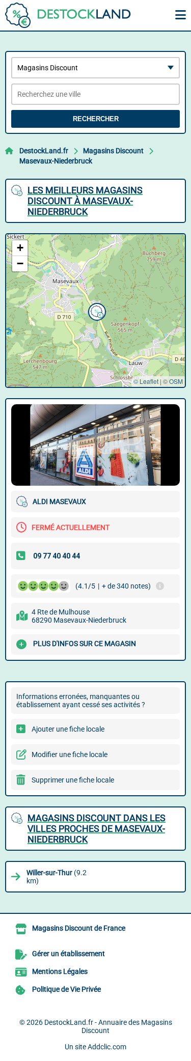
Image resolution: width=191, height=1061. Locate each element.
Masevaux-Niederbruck (55, 161)
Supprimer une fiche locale (73, 780)
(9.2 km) (56, 877)
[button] (95, 310)
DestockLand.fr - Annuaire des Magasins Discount (108, 1026)
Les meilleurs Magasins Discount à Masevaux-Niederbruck (85, 201)
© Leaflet (145, 381)
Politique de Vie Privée (66, 989)
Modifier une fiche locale (69, 754)
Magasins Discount (113, 151)
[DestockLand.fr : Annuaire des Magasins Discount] (68, 15)
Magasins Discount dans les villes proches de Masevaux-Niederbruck (97, 829)
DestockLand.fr (43, 151)
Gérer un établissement (68, 954)
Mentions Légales (60, 971)
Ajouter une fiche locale (68, 729)
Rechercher (96, 119)
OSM (176, 381)
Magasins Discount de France (78, 928)
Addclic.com (107, 1047)
